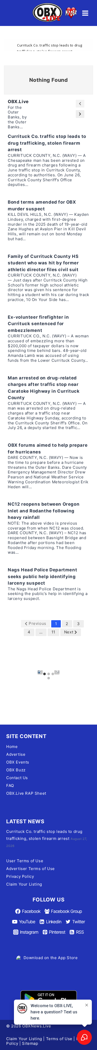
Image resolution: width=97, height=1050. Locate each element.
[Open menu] (85, 13)
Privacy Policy (20, 876)
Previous (37, 623)
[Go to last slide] (40, 671)
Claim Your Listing (24, 884)
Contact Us (17, 777)
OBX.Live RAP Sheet (26, 793)
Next (68, 632)
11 (53, 632)
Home (12, 746)
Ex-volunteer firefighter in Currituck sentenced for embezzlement (38, 324)
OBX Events (17, 762)
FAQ (10, 785)
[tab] (44, 674)
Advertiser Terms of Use (30, 868)
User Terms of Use (24, 860)
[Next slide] (56, 671)
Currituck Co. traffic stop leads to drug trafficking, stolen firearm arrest (47, 143)
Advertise (15, 754)
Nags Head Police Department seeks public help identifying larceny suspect (42, 576)
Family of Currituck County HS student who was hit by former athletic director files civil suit (43, 263)
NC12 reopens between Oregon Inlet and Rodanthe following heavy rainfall (43, 510)
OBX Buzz (16, 769)
